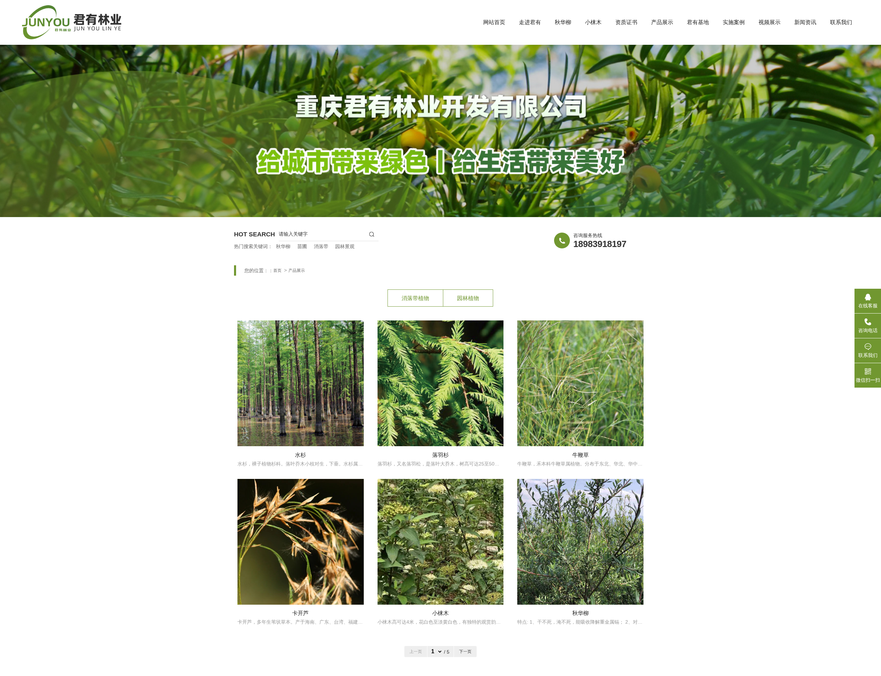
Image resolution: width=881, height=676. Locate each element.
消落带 (321, 246)
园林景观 (344, 246)
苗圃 (302, 246)
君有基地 (698, 22)
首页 (277, 270)
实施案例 (734, 22)
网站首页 (494, 22)
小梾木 (593, 22)
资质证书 (626, 22)
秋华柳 (563, 22)
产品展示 (662, 22)
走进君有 (530, 22)
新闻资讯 (805, 22)
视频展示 (769, 22)
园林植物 (468, 298)
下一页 (465, 651)
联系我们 (841, 22)
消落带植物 (415, 298)
